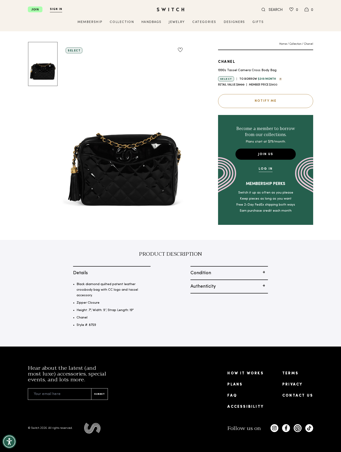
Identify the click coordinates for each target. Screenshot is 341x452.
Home (283, 44)
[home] (170, 9)
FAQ (232, 396)
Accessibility (245, 407)
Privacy (292, 384)
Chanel (308, 44)
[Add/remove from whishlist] (180, 49)
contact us (297, 396)
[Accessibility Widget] (9, 442)
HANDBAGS (151, 22)
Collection (295, 44)
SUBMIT (99, 394)
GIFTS (258, 22)
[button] (279, 78)
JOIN (35, 9)
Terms (290, 373)
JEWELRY (177, 22)
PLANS (235, 384)
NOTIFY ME (266, 101)
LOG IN (266, 169)
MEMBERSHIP (90, 22)
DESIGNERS (234, 22)
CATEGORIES (204, 22)
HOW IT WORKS (245, 373)
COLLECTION (122, 22)
